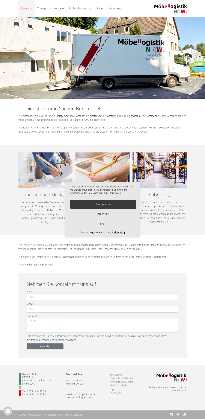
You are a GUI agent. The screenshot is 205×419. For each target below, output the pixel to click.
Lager (100, 8)
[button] (171, 414)
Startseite (26, 8)
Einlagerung (159, 194)
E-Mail (30, 303)
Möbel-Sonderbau (80, 8)
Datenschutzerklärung (57, 336)
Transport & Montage (50, 8)
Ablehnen (103, 213)
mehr (103, 223)
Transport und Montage (45, 194)
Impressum (116, 374)
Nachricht (32, 316)
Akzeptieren (103, 204)
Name (30, 291)
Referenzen (116, 8)
